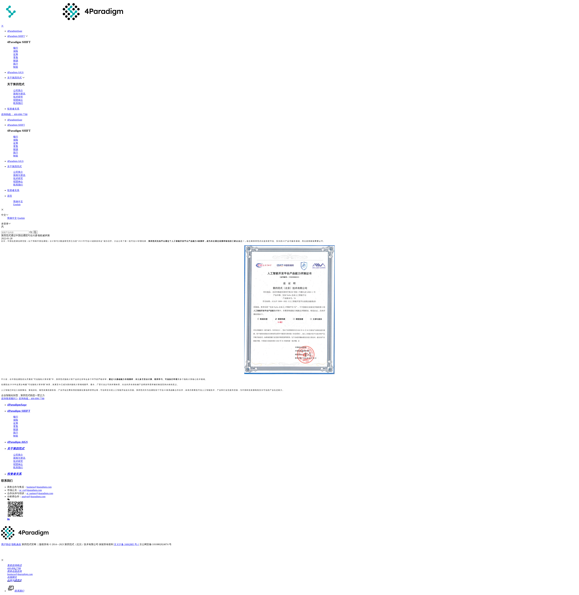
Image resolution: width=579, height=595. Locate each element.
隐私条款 (16, 544)
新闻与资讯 (19, 93)
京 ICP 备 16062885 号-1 (126, 544)
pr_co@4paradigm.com (30, 490)
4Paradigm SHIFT (16, 36)
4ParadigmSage (14, 31)
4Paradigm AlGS (15, 72)
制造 (15, 67)
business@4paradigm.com (39, 487)
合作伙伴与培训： (17, 493)
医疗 (15, 64)
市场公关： (13, 490)
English (17, 204)
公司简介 (18, 90)
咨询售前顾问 (8, 398)
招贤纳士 (18, 100)
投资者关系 (13, 108)
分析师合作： (14, 496)
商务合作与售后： (17, 487)
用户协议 (6, 544)
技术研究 (18, 97)
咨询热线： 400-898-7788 (14, 114)
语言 (9, 196)
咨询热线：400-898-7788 (31, 398)
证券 (15, 54)
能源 (15, 60)
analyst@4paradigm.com (33, 496)
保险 (15, 51)
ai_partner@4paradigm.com (40, 493)
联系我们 (18, 103)
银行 (15, 48)
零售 (15, 57)
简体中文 (18, 201)
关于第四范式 (14, 77)
